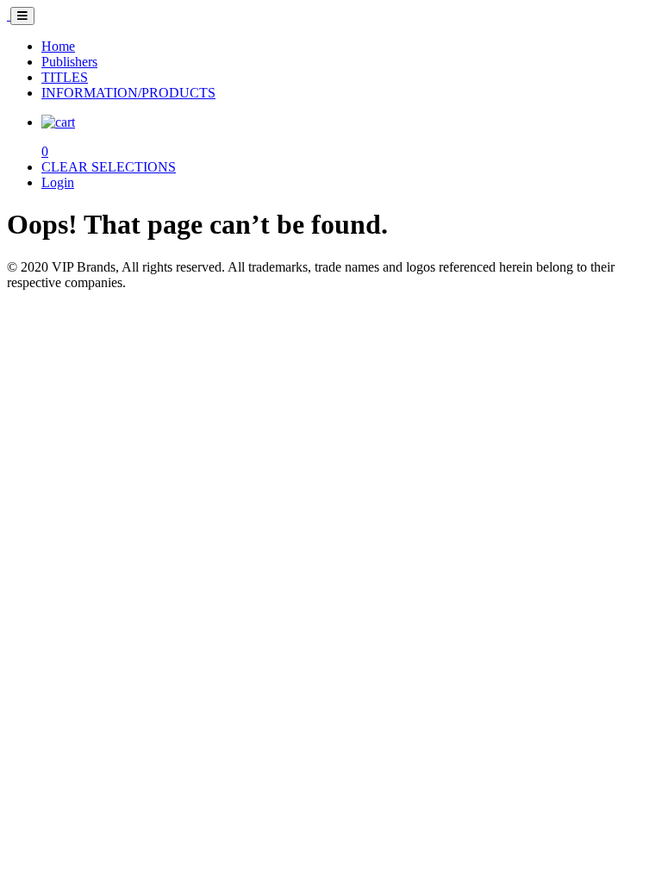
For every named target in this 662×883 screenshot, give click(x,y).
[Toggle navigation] (22, 16)
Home (58, 46)
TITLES (64, 77)
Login (57, 182)
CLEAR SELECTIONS (108, 167)
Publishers (69, 61)
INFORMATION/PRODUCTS (128, 92)
